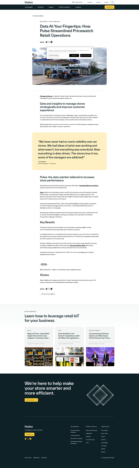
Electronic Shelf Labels (77, 245)
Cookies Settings (53, 55)
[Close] (91, 48)
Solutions (41, 7)
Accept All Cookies (86, 55)
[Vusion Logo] (29, 2)
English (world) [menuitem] (78, 2)
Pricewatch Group (46, 96)
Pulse (42, 192)
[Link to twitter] (49, 42)
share (42, 42)
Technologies (29, 7)
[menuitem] (77, 2)
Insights (51, 7)
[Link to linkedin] (51, 42)
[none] (77, 2)
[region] (70, 53)
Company (78, 7)
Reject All (74, 55)
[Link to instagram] (25, 439)
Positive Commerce (64, 7)
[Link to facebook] (46, 42)
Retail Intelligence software (89, 185)
